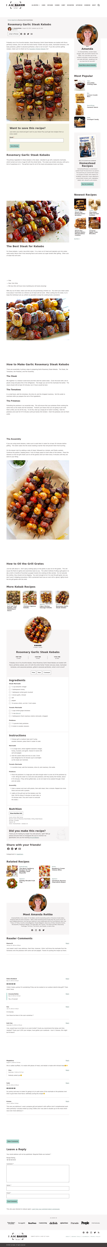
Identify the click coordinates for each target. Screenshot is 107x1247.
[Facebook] (87, 1232)
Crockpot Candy (93, 119)
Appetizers (14, 20)
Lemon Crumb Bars (92, 95)
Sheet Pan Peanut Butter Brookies (80, 213)
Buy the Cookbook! (87, 184)
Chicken (25, 604)
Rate (39, 672)
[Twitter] (95, 1232)
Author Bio (79, 5)
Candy (63, 5)
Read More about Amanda (87, 65)
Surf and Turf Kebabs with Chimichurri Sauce (12, 608)
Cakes (43, 5)
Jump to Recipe (14, 34)
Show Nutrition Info (16, 813)
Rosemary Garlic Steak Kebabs (62, 606)
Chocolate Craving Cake (92, 83)
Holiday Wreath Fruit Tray (27, 881)
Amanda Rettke (17, 28)
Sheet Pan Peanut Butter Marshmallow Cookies (80, 233)
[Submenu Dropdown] (39, 5)
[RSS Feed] (98, 1232)
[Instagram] (91, 1232)
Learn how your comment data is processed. (46, 1209)
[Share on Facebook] (21, 34)
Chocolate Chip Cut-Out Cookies (94, 213)
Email (12, 137)
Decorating (70, 5)
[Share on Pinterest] (24, 34)
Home (9, 20)
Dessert (54, 866)
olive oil (18, 713)
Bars (88, 93)
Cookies (57, 5)
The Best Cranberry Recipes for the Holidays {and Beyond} (26, 871)
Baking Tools (76, 1236)
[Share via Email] (31, 34)
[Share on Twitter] (28, 34)
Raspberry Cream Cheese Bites (58, 869)
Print (33, 672)
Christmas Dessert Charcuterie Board (59, 881)
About (94, 5)
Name (9, 1185)
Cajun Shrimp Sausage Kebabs (46, 606)
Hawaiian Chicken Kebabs (37, 49)
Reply (67, 943)
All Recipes (35, 5)
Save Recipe (14, 146)
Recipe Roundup (23, 866)
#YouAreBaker (34, 837)
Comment (47, 672)
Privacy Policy (95, 1236)
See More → (77, 238)
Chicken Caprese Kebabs (29, 606)
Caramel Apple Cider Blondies (93, 232)
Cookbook (87, 5)
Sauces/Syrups (90, 105)
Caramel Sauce (92, 107)
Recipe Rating (11, 1157)
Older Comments (12, 1141)
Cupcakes (50, 5)
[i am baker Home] (16, 5)
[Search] (98, 5)
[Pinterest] (83, 1232)
